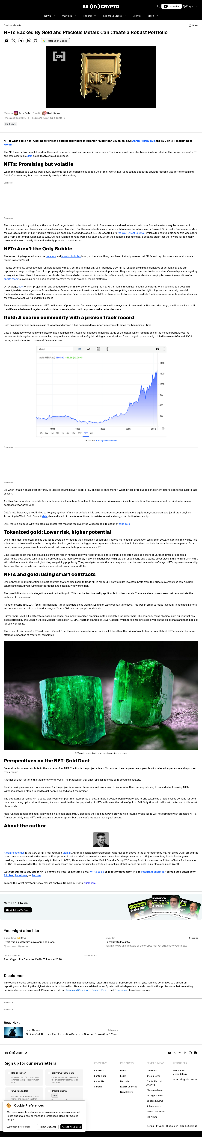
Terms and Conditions (77, 990)
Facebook (21, 875)
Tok (11, 875)
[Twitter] (13, 40)
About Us (99, 1081)
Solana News (153, 1106)
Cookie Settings (188, 1125)
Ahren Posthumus (14, 852)
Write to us (97, 871)
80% (21, 286)
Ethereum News (154, 1090)
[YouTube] (6, 40)
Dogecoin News (154, 1100)
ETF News (151, 1116)
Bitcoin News (153, 1075)
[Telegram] (21, 40)
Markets (17, 25)
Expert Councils (128, 1086)
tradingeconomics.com (106, 440)
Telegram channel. (152, 871)
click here (90, 883)
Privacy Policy (100, 990)
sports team (11, 279)
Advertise (99, 1070)
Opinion (8, 25)
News (123, 1070)
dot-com (51, 256)
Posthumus (147, 140)
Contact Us (100, 1075)
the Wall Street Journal (131, 233)
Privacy (160, 1125)
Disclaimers (121, 990)
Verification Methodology (180, 1072)
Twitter (36, 875)
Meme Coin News (155, 1111)
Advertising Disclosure (185, 1079)
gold (29, 156)
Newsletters (126, 1091)
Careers (98, 1086)
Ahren (136, 140)
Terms (150, 1125)
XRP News (151, 1070)
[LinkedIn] (28, 40)
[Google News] (195, 1052)
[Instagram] (35, 40)
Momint (9, 144)
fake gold (124, 524)
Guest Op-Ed (24, 113)
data (44, 516)
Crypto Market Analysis (154, 1083)
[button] (24, 1077)
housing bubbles (71, 256)
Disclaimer (172, 1125)
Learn (123, 1075)
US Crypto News (154, 1095)
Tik (6, 875)
